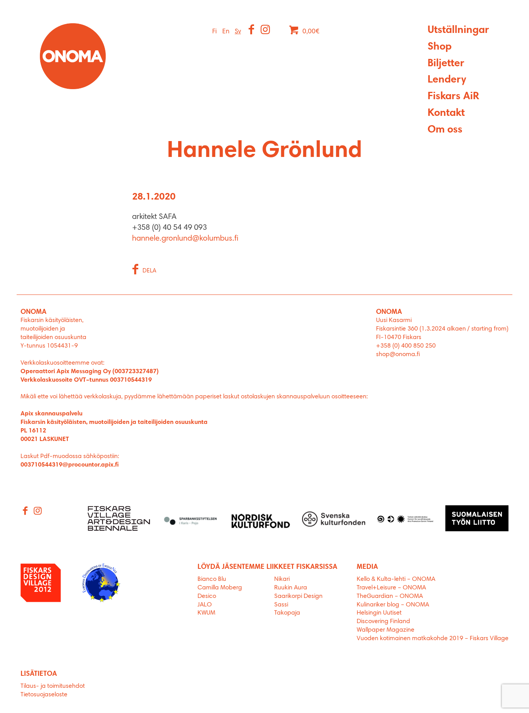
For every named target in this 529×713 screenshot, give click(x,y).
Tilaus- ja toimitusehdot (53, 686)
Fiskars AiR (453, 96)
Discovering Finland (383, 621)
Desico (207, 596)
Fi (214, 31)
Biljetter (446, 64)
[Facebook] (252, 30)
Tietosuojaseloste (44, 695)
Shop (440, 47)
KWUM (206, 613)
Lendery (447, 80)
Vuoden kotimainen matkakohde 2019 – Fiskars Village (432, 639)
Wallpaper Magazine (385, 630)
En (225, 31)
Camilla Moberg (220, 588)
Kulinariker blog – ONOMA (393, 605)
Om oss (445, 130)
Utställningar (458, 30)
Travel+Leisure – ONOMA (391, 588)
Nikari (282, 579)
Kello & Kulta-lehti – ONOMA (396, 579)
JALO (205, 605)
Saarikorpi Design (298, 596)
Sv (238, 31)
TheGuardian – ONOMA (390, 596)
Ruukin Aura (290, 588)
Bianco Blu (212, 579)
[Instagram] (266, 30)
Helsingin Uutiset (379, 613)
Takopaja (287, 613)
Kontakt (446, 113)
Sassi (282, 605)
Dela (149, 271)
